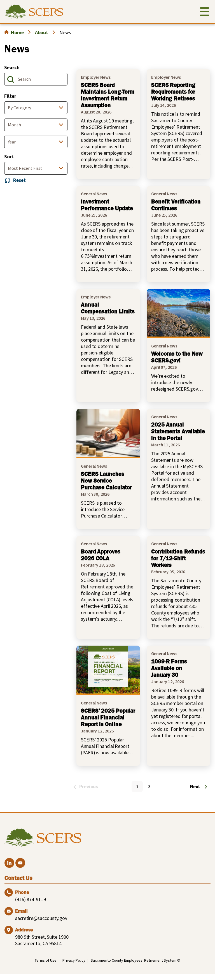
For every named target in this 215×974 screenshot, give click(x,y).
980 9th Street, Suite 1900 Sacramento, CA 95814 (41, 940)
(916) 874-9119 (30, 899)
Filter (10, 96)
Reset (19, 180)
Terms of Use (46, 960)
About (41, 32)
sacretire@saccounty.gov (41, 918)
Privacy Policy (73, 960)
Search (11, 67)
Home (17, 32)
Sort (9, 156)
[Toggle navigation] (204, 12)
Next (195, 786)
